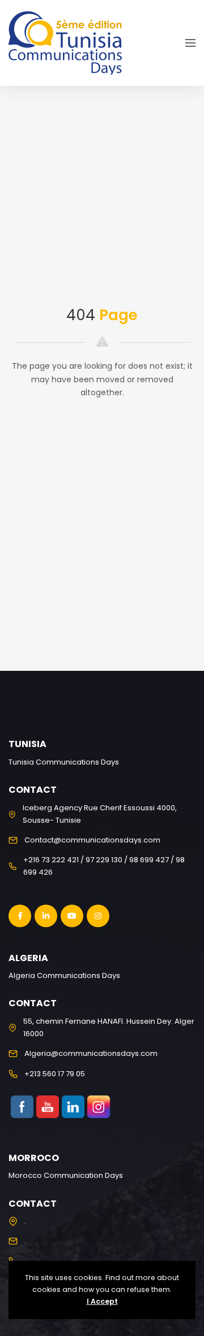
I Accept (102, 1301)
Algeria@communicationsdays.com (91, 1053)
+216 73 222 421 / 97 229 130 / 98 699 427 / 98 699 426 (104, 865)
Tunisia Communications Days (63, 762)
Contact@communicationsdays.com (92, 840)
